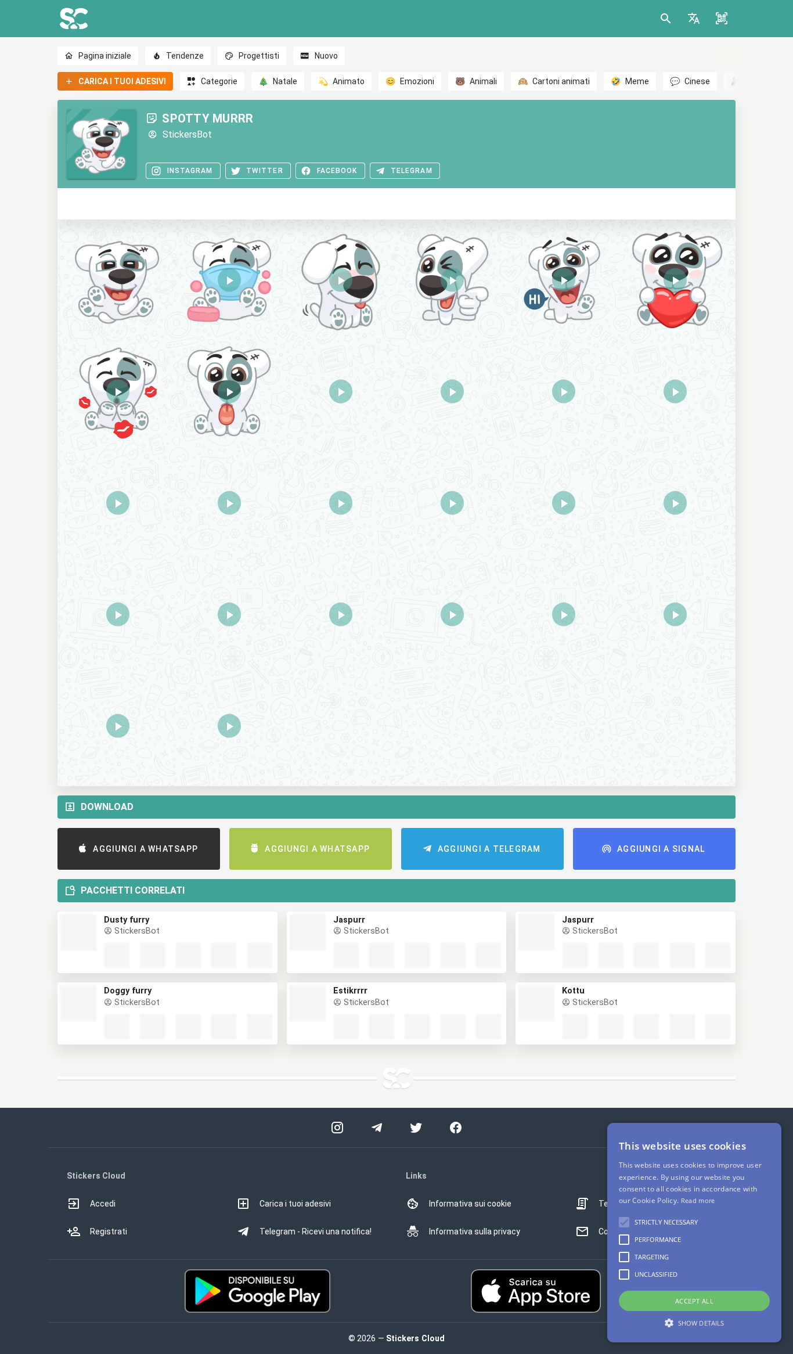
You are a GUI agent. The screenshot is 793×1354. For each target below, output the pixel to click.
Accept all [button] (694, 1301)
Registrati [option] (108, 1231)
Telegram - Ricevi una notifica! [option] (315, 1231)
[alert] (694, 1232)
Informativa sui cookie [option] (470, 1203)
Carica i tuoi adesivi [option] (295, 1203)
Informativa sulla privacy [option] (474, 1231)
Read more (698, 1200)
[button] (694, 19)
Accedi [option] (103, 1203)
